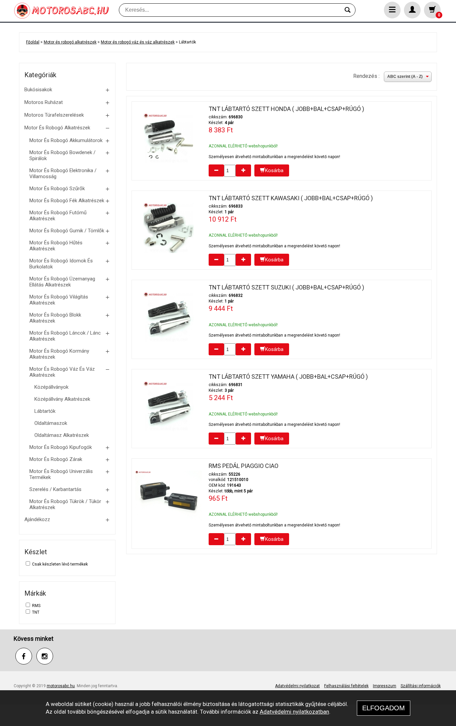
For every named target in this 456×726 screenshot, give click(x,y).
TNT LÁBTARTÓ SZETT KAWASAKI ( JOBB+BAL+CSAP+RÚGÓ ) (291, 198)
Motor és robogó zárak (55, 459)
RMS (36, 605)
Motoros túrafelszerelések (54, 115)
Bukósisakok (38, 90)
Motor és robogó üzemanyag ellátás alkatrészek (62, 282)
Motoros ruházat (43, 102)
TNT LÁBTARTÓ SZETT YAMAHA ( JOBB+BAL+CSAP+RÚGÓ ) (288, 376)
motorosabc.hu (61, 686)
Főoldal (32, 42)
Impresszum (384, 686)
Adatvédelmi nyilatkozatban (294, 711)
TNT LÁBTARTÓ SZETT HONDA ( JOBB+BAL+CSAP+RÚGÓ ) (286, 108)
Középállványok (51, 387)
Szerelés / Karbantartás (55, 489)
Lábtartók (44, 411)
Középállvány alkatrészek (62, 399)
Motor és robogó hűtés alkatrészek (55, 246)
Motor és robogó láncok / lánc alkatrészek (65, 336)
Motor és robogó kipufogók (60, 447)
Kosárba (274, 170)
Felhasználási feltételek (346, 686)
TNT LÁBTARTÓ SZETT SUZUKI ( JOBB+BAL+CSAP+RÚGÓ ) (286, 287)
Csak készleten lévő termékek (60, 564)
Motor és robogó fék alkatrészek (66, 201)
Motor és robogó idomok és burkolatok (61, 264)
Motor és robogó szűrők (57, 189)
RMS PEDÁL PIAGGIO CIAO (243, 465)
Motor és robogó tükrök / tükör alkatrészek (65, 504)
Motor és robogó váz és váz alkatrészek (138, 42)
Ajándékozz (37, 519)
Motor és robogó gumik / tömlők (66, 231)
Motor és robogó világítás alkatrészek (58, 300)
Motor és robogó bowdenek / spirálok (62, 155)
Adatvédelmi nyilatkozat (297, 686)
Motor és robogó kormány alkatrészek (59, 354)
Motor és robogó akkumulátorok (65, 140)
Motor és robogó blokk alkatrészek (55, 318)
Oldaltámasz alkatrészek (61, 435)
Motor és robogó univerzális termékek (61, 474)
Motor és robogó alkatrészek (70, 42)
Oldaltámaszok (50, 423)
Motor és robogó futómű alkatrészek (57, 216)
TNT (35, 612)
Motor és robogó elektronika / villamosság (62, 173)
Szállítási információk (421, 686)
